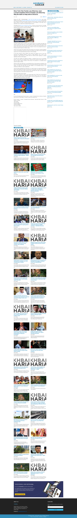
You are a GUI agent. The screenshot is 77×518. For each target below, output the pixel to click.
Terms (32, 516)
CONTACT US (29, 7)
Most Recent (19, 7)
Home (14, 7)
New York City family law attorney (35, 19)
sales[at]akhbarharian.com (22, 511)
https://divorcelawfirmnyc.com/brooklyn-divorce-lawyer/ (31, 20)
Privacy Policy (36, 516)
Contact (44, 516)
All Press (24, 7)
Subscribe (55, 509)
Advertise (40, 516)
